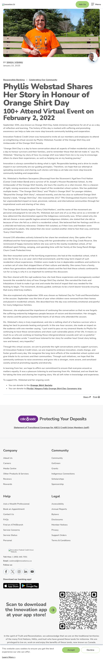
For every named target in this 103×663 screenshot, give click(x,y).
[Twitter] (12, 571)
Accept (71, 650)
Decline (90, 650)
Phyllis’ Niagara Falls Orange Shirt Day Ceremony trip (54, 388)
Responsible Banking (14, 79)
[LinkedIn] (25, 571)
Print (95, 397)
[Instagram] (19, 571)
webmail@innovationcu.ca (20, 561)
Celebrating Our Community (43, 79)
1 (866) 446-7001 (19, 557)
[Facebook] (6, 571)
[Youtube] (32, 571)
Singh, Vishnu (15, 62)
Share (86, 397)
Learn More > (9, 657)
